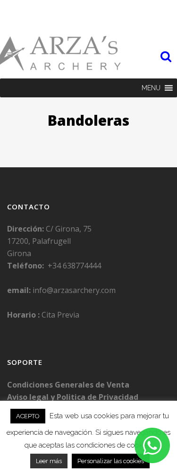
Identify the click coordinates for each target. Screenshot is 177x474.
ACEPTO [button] (28, 416)
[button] (151, 87)
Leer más (49, 461)
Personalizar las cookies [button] (110, 461)
